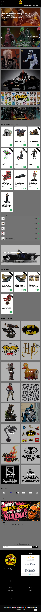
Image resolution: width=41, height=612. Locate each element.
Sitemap (10, 598)
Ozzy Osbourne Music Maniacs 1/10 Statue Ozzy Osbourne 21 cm (19, 163)
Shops (22, 424)
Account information (30, 585)
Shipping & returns (10, 599)
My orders (30, 587)
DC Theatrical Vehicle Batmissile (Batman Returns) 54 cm (19, 185)
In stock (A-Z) (23, 362)
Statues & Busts (3, 403)
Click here (34, 39)
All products (30, 593)
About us (10, 587)
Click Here (4, 19)
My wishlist (30, 590)
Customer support (10, 585)
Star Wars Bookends (6, 140)
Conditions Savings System (11, 602)
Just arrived (2, 321)
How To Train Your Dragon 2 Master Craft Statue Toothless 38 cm (20, 141)
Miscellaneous (3, 424)
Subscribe (35, 546)
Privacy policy (11, 596)
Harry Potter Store (24, 341)
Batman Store (23, 321)
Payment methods (10, 590)
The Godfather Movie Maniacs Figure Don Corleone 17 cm (6, 206)
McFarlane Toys (23, 444)
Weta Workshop (23, 465)
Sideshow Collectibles (4, 465)
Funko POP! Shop (3, 341)
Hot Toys (2, 444)
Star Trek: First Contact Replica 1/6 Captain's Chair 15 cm (7, 308)
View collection (14, 124)
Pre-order (2, 362)
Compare (30, 592)
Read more (4, 528)
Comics (22, 403)
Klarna (11, 593)
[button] (1, 37)
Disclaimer (10, 592)
